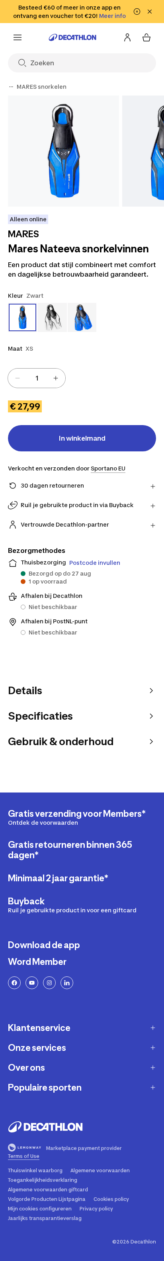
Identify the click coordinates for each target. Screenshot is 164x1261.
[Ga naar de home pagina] (72, 37)
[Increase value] (55, 378)
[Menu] (17, 37)
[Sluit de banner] (149, 11)
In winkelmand (82, 438)
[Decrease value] (17, 378)
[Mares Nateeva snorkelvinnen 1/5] (63, 151)
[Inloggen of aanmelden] (127, 37)
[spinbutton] (36, 378)
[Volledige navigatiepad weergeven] (11, 87)
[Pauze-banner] (137, 11)
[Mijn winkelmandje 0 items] (146, 37)
